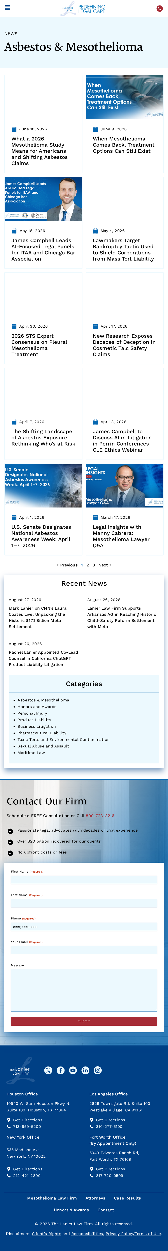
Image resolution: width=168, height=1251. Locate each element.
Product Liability (34, 719)
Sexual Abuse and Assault (43, 746)
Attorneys (95, 1198)
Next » (105, 565)
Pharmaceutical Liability (42, 733)
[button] (7, 8)
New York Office (23, 1137)
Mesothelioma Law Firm (52, 1198)
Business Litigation (37, 726)
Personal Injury (32, 713)
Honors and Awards (37, 706)
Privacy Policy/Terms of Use (133, 1233)
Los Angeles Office (108, 1094)
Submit (84, 1021)
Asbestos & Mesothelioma (43, 700)
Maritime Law (31, 752)
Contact (106, 1209)
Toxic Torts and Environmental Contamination (64, 739)
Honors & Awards (71, 1209)
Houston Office (22, 1094)
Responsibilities (87, 1233)
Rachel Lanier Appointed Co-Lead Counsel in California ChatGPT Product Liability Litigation (43, 658)
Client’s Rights (46, 1233)
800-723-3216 (100, 815)
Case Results (127, 1198)
